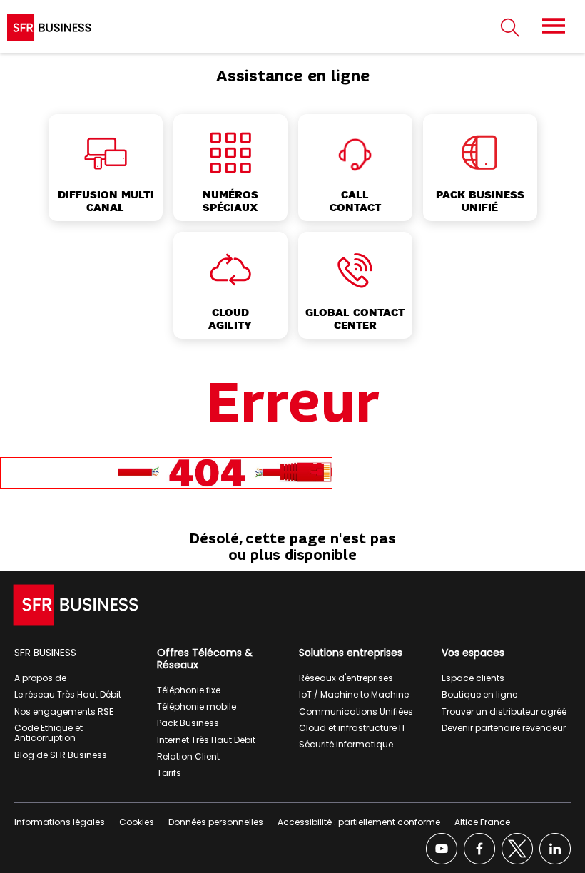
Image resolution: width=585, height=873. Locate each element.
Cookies (136, 822)
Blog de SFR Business (60, 755)
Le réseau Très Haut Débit (67, 694)
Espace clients (473, 678)
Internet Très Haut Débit (206, 740)
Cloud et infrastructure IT (352, 728)
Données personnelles (215, 822)
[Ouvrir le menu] (554, 26)
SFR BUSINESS (45, 652)
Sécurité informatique (346, 744)
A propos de (40, 678)
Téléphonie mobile (196, 706)
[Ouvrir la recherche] (510, 28)
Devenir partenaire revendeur (504, 728)
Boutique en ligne (479, 694)
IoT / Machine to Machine (354, 694)
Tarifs (169, 773)
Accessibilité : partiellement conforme (359, 822)
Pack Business (188, 723)
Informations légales (59, 822)
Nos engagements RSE (63, 711)
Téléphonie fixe (188, 690)
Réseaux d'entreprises (346, 678)
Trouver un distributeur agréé (504, 711)
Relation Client (188, 756)
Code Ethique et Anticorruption (48, 733)
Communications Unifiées (356, 711)
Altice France (482, 822)
